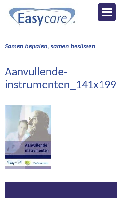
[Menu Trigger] (107, 12)
